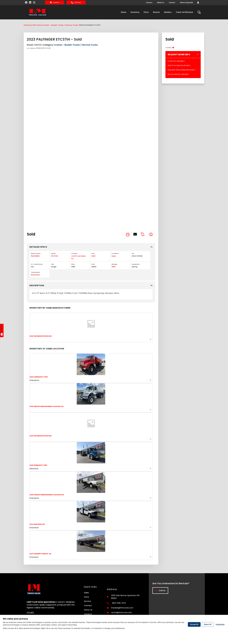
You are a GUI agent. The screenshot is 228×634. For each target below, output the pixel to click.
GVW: (93, 264)
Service (156, 12)
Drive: (73, 264)
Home (123, 12)
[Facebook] (26, 2)
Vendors (168, 12)
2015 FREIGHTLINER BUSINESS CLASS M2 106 (46, 406)
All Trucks (37, 25)
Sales (86, 592)
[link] (128, 235)
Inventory (135, 12)
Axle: (52, 264)
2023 (93, 256)
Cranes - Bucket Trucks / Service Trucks (60, 25)
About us (160, 2)
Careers (149, 2)
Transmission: (35, 272)
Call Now (77, 2)
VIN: (133, 253)
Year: (93, 253)
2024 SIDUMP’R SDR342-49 (40, 554)
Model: (53, 253)
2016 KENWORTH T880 (38, 465)
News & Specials (186, 2)
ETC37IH (54, 256)
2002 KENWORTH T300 (39, 377)
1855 (113, 267)
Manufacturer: (36, 253)
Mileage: (114, 264)
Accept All (194, 624)
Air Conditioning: (37, 264)
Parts (146, 12)
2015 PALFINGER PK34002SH (41, 336)
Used (114, 256)
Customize (220, 624)
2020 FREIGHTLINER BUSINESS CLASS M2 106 (47, 495)
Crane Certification (184, 12)
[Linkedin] (30, 2)
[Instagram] (34, 2)
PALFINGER (35, 256)
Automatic (35, 275)
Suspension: (136, 264)
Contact (172, 2)
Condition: (115, 253)
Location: (74, 253)
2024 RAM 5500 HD (37, 524)
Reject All (207, 624)
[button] (198, 2)
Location (56, 2)
